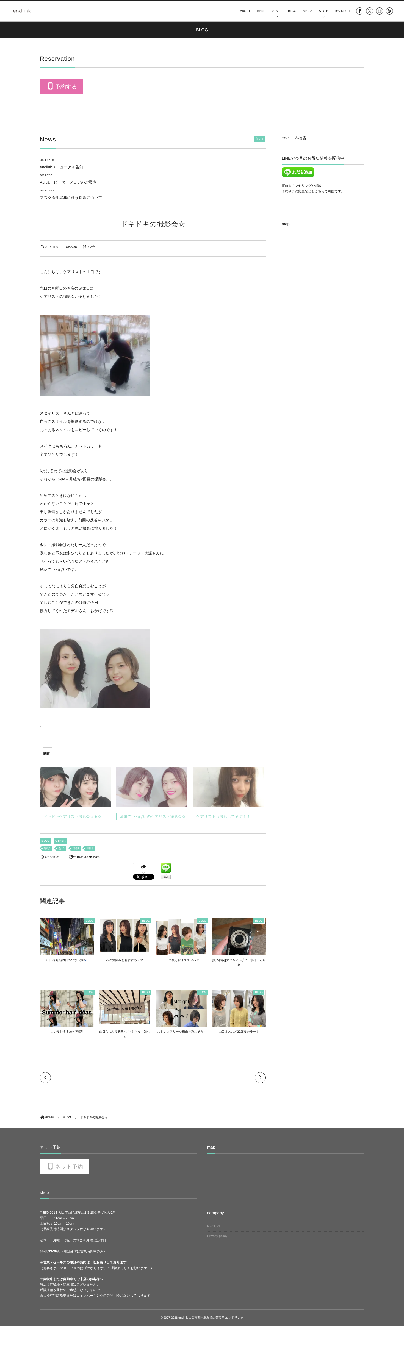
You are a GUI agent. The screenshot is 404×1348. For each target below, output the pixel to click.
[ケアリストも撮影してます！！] (228, 787)
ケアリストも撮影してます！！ (223, 816)
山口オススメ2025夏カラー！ (239, 1031)
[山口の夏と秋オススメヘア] (181, 954)
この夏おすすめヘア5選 (67, 1031)
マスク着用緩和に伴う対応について (71, 197)
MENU (261, 11)
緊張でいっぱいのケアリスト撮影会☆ (153, 816)
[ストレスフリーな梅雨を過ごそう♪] (181, 1026)
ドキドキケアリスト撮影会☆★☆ (72, 816)
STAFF (276, 11)
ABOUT (245, 11)
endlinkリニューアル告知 (61, 167)
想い (62, 848)
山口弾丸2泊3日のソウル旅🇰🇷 (66, 960)
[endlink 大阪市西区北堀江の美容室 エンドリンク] (22, 10)
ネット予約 (69, 1167)
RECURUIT (342, 11)
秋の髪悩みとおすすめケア (124, 960)
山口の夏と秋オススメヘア (181, 960)
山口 (90, 848)
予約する (66, 87)
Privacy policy (217, 1236)
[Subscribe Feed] (389, 11)
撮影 (76, 848)
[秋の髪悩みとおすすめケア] (124, 950)
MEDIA (307, 11)
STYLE (323, 11)
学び (47, 848)
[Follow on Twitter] (369, 11)
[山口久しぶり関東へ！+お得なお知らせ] (124, 1022)
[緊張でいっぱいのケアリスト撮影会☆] (151, 787)
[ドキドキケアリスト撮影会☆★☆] (75, 787)
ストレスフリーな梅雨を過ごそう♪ (181, 1031)
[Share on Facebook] (359, 11)
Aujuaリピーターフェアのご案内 (68, 182)
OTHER (60, 841)
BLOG (292, 11)
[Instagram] (379, 11)
